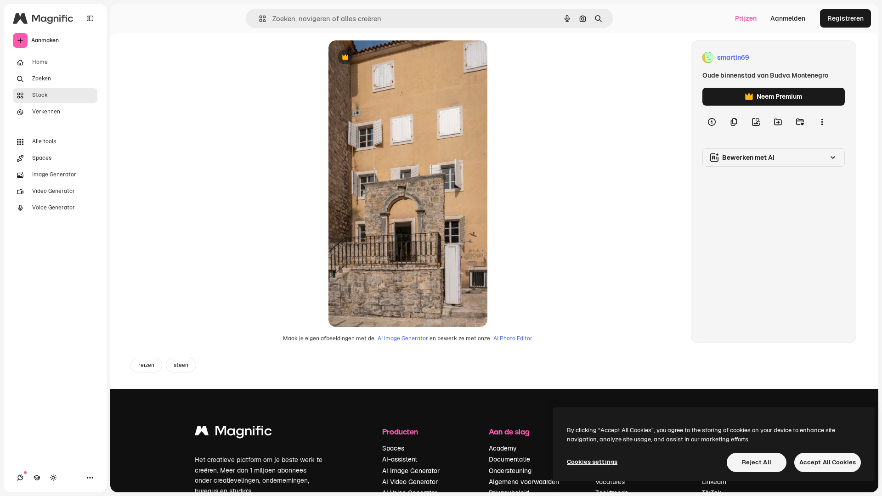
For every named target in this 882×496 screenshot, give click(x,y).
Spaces (393, 448)
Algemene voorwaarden (524, 482)
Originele (388, 57)
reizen (146, 365)
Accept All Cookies (827, 462)
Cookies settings (592, 462)
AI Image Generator (403, 338)
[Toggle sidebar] (90, 18)
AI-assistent (399, 459)
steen (181, 365)
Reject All (756, 462)
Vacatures (610, 482)
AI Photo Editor (512, 338)
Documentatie (509, 459)
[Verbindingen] (20, 477)
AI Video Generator (410, 482)
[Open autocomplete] (258, 18)
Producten (400, 431)
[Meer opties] (822, 122)
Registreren (845, 18)
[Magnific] (233, 433)
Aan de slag (509, 431)
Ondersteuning (510, 471)
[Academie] (36, 477)
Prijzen (746, 18)
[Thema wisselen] (53, 477)
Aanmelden (787, 18)
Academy (503, 448)
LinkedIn (714, 482)
